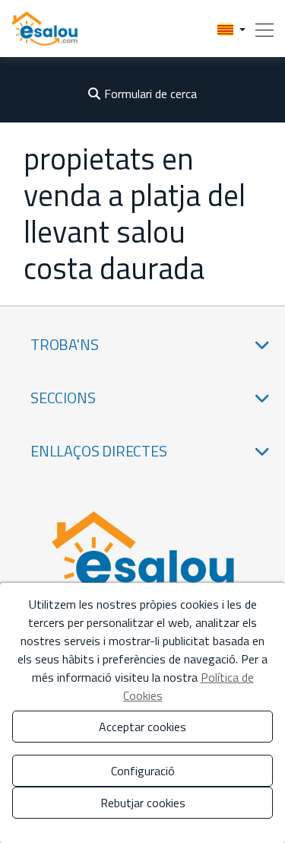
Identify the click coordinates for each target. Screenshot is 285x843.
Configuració (143, 771)
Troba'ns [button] (64, 344)
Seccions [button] (62, 397)
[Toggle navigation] (260, 28)
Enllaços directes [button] (98, 451)
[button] (231, 28)
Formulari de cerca (150, 93)
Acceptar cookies (142, 726)
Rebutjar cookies (142, 803)
